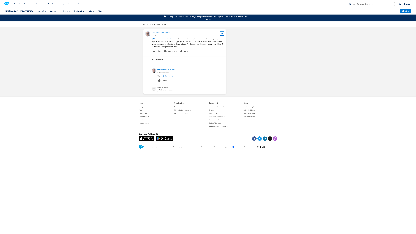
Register (220, 16)
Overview (42, 11)
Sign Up (405, 11)
